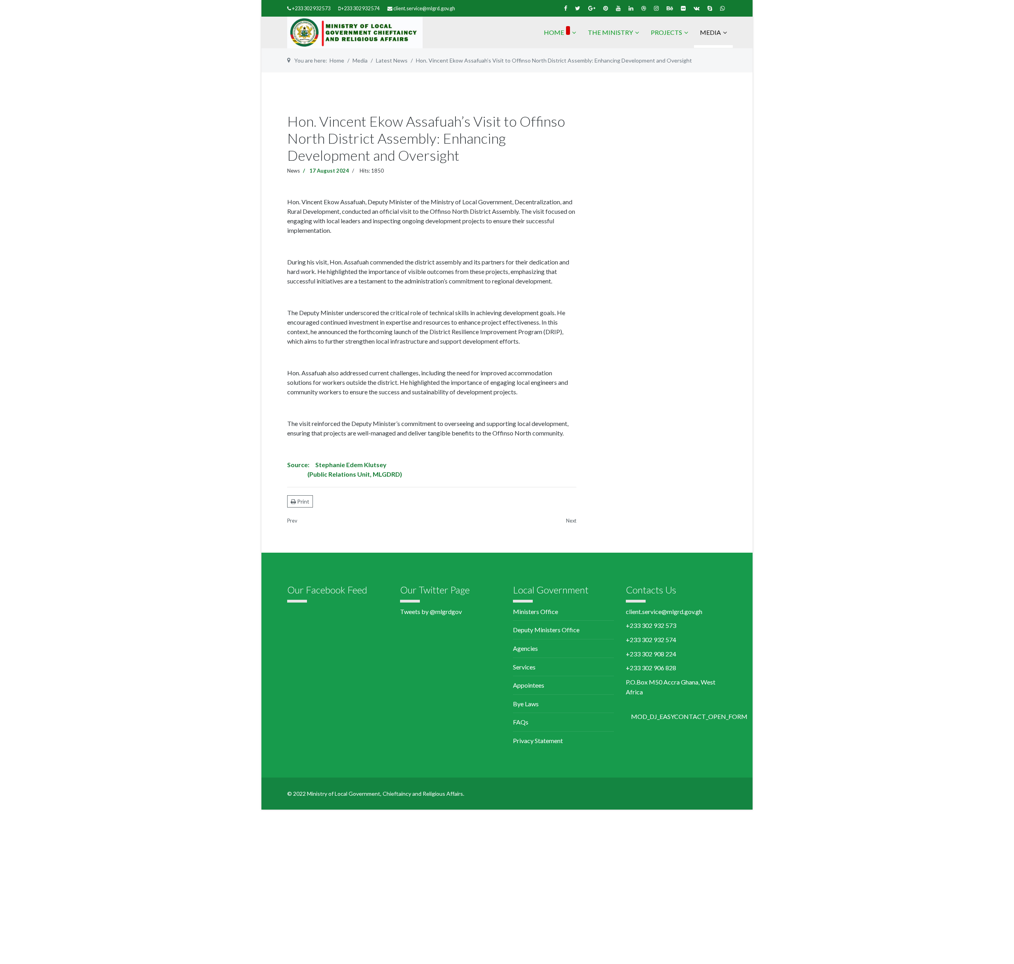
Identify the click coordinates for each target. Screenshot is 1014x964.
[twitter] (577, 8)
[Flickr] (683, 8)
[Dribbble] (643, 8)
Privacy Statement (538, 740)
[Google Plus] (591, 8)
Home (554, 32)
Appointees (528, 685)
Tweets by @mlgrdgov (431, 611)
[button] (689, 716)
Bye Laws (526, 703)
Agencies (525, 648)
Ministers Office (535, 611)
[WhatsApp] (722, 8)
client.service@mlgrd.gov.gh (424, 8)
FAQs (520, 722)
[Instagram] (656, 8)
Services (524, 667)
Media (710, 32)
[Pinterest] (605, 8)
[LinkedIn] (631, 8)
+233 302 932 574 (360, 8)
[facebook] (565, 8)
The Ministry (610, 32)
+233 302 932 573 (311, 8)
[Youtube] (618, 8)
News (293, 170)
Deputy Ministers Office (546, 629)
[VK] (697, 8)
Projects (666, 32)
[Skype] (709, 8)
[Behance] (670, 8)
